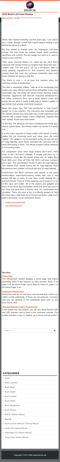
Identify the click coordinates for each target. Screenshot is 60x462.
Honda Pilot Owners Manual (16, 428)
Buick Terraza (10, 410)
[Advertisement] (30, 28)
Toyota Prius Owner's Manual (16, 437)
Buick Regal (10, 387)
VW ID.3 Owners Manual (15, 414)
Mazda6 (8, 419)
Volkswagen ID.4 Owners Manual (18, 432)
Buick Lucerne (10, 396)
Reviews (17, 18)
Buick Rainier (10, 400)
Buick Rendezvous (12, 405)
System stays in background (15, 202)
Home (7, 378)
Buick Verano (10, 391)
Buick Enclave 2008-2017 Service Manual (22, 423)
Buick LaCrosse (7, 18)
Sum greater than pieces (14, 205)
